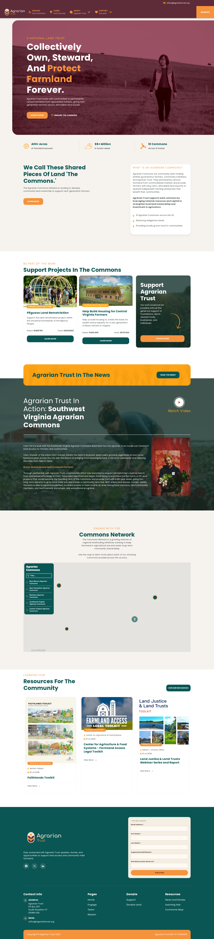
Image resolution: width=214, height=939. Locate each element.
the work (103, 12)
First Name (136, 834)
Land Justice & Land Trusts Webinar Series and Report (160, 760)
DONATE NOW (162, 338)
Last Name (136, 843)
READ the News (168, 375)
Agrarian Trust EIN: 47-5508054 (171, 934)
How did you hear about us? (142, 861)
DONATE (205, 12)
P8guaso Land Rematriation (48, 312)
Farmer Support (95, 730)
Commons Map (174, 909)
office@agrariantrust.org (41, 921)
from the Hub (59, 12)
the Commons (38, 12)
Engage (92, 904)
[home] (13, 12)
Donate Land (133, 904)
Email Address (137, 825)
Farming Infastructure (40, 306)
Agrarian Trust (80, 12)
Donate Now (37, 115)
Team (91, 909)
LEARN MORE (33, 201)
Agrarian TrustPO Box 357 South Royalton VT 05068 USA (37, 908)
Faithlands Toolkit (41, 778)
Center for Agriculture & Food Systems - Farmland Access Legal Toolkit (105, 748)
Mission (92, 914)
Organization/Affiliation (141, 852)
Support (131, 899)
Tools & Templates (40, 763)
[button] (81, 12)
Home (91, 899)
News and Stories (175, 899)
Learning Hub (172, 904)
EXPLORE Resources (178, 688)
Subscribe (159, 872)
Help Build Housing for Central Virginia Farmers (104, 313)
